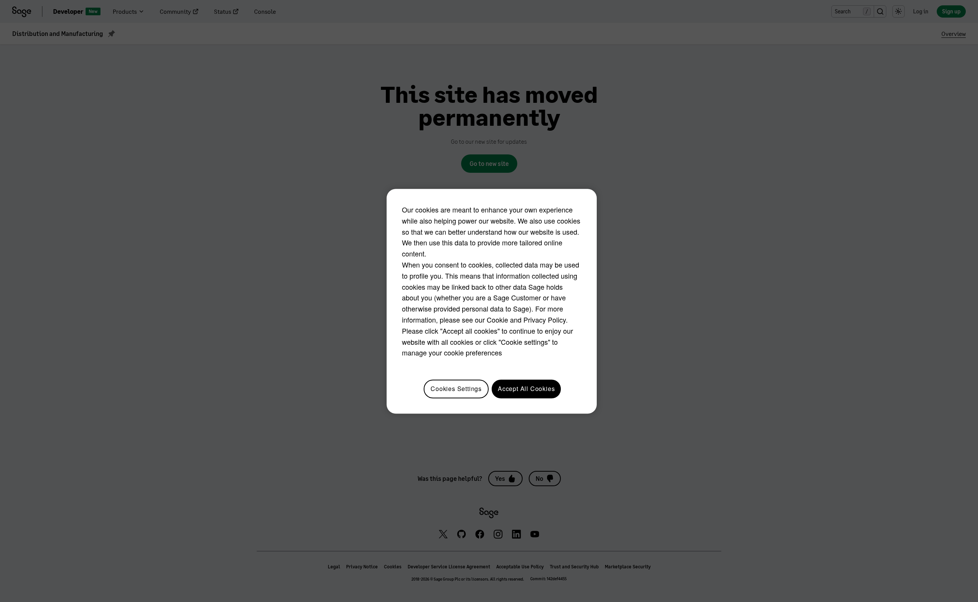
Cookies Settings (456, 388)
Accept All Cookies (526, 388)
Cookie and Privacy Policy (526, 320)
